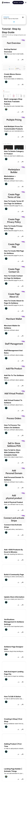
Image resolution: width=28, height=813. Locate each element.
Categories (6, 17)
